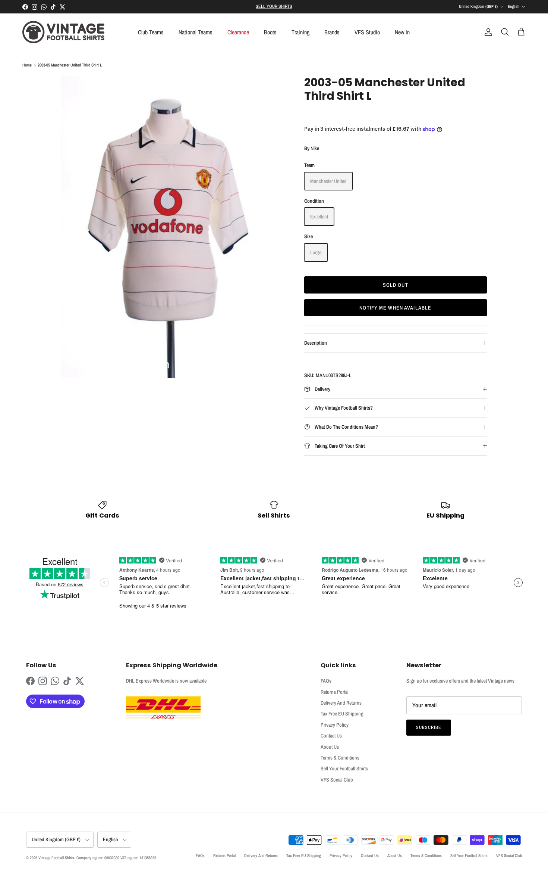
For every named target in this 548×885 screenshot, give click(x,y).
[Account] (487, 32)
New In (402, 32)
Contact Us (331, 735)
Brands (332, 32)
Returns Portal (335, 692)
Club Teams (151, 32)
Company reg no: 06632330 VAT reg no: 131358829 (116, 857)
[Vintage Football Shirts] (63, 32)
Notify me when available (395, 307)
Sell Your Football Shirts (344, 768)
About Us (330, 746)
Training (300, 32)
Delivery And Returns (341, 702)
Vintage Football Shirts (56, 857)
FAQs (326, 680)
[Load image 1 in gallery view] (174, 227)
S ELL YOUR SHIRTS (274, 6)
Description (315, 342)
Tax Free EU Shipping (342, 713)
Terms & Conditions (340, 757)
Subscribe (428, 727)
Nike (315, 148)
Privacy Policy (335, 724)
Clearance (238, 32)
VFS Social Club (337, 779)
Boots (270, 32)
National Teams (195, 32)
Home (27, 65)
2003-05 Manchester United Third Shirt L (70, 65)
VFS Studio (367, 32)
